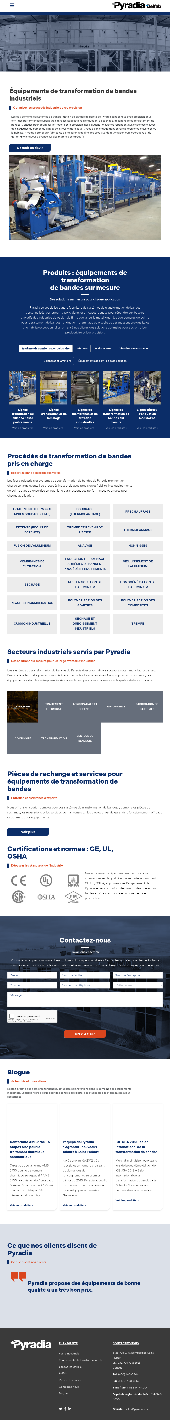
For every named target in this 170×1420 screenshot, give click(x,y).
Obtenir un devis (30, 148)
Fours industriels (69, 1353)
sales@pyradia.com (131, 1409)
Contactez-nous (69, 1386)
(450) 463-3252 (126, 1381)
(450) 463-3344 (125, 1374)
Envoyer (85, 1034)
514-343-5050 (137, 1397)
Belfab (63, 1373)
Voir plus (28, 832)
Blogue (63, 1393)
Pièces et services (70, 1380)
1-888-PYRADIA (130, 1387)
